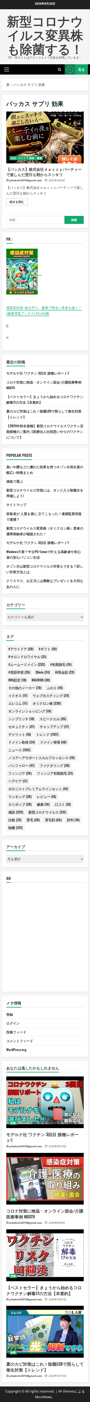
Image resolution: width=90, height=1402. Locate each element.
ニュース (19, 749)
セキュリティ (21, 726)
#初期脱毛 (61, 664)
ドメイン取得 (21, 742)
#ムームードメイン (26, 664)
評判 (73, 819)
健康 (43, 804)
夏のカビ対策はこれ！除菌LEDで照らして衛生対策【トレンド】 (45, 1367)
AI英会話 (64, 672)
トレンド (47, 734)
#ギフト (48, 648)
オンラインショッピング (29, 710)
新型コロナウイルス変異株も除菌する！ (45, 34)
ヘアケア (17, 780)
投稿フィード (16, 1031)
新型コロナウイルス (47, 812)
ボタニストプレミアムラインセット (38, 788)
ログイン (13, 1023)
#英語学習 (19, 672)
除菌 (15, 827)
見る (81, 69)
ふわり (55, 687)
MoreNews (43, 1397)
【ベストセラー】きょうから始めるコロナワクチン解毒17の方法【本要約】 (44, 1290)
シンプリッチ (21, 718)
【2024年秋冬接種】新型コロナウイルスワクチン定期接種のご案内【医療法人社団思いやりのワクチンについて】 (45, 431)
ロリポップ (20, 804)
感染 (15, 812)
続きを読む (19, 202)
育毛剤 (53, 819)
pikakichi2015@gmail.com (25, 180)
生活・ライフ (18, 158)
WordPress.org (16, 1049)
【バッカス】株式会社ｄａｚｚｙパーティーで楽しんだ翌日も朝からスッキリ (45, 137)
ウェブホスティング (51, 695)
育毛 (33, 819)
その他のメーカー (24, 687)
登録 (9, 1014)
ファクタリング (54, 765)
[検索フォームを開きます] (59, 69)
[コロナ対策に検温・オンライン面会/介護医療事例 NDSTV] (45, 1179)
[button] (6, 69)
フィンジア (20, 773)
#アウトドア (20, 648)
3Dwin (42, 672)
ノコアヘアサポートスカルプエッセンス (41, 757)
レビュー (46, 796)
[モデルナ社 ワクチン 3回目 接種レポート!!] (45, 1102)
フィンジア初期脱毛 (55, 773)
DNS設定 (17, 679)
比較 (14, 819)
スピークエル (53, 718)
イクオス (17, 695)
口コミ (63, 804)
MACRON (41, 679)
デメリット (19, 734)
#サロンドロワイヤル (27, 656)
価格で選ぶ (14, 481)
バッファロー (21, 765)
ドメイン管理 (53, 742)
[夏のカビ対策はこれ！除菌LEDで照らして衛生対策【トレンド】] (45, 1332)
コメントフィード (19, 1040)
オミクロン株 (47, 703)
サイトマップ (16, 504)
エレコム (17, 703)
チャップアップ (54, 726)
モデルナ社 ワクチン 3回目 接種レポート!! (37, 373)
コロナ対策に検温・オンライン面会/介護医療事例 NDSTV (44, 1214)
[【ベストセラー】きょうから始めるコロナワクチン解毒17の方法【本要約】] (45, 1255)
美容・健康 (35, 158)
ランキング (20, 796)
